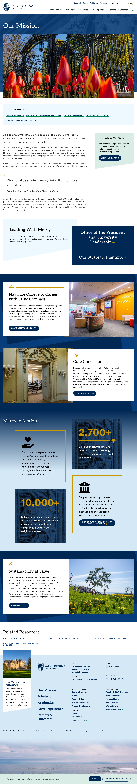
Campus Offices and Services (19, 120)
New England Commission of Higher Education (97, 523)
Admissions (69, 10)
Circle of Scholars (13, 638)
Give (130, 3)
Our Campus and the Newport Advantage (43, 115)
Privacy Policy (82, 731)
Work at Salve (112, 706)
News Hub (77, 3)
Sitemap (120, 731)
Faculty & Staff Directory (117, 692)
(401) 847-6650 (112, 666)
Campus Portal (78, 720)
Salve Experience (98, 10)
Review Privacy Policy (116, 779)
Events (85, 3)
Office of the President (74, 115)
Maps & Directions (80, 672)
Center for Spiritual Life (62, 638)
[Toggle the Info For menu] (118, 3)
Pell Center (94, 3)
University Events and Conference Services (21, 644)
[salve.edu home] (18, 7)
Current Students (79, 692)
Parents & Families (80, 702)
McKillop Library (113, 695)
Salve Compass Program (24, 328)
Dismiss (95, 779)
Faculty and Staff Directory (97, 115)
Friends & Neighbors (81, 706)
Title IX (68, 731)
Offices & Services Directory (84, 679)
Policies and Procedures (102, 731)
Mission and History (15, 115)
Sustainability (19, 606)
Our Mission (56, 10)
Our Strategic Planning (101, 258)
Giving (37, 120)
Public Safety (112, 702)
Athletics (103, 3)
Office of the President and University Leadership (103, 237)
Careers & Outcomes (118, 10)
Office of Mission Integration (110, 638)
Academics (83, 10)
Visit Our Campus (110, 158)
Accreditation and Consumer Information (45, 731)
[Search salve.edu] (133, 10)
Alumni (75, 695)
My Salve (76, 717)
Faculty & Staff (78, 699)
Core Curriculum (85, 393)
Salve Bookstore (113, 709)
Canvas (75, 713)
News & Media (112, 699)
